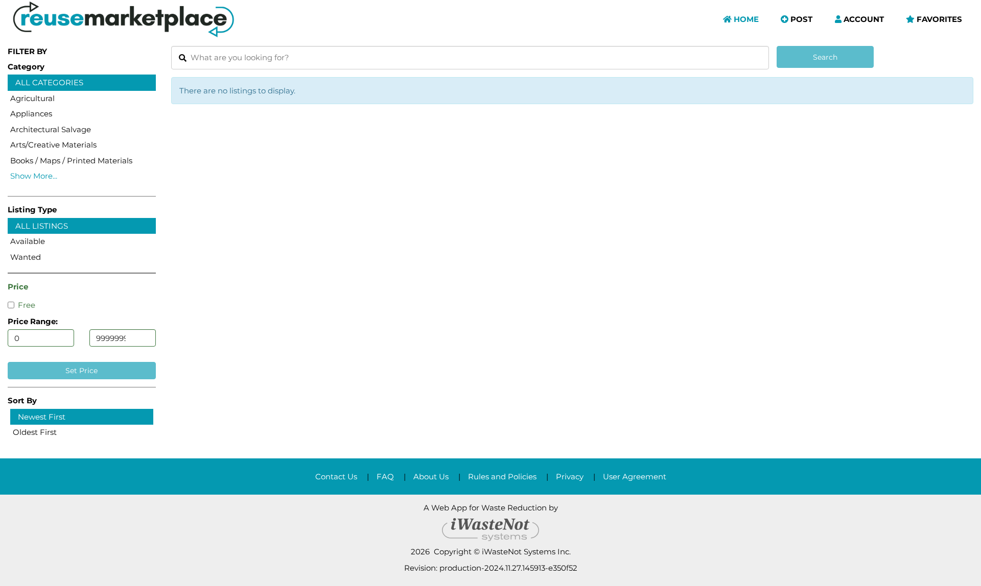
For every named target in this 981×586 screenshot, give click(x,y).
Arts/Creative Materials (53, 145)
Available (27, 241)
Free (26, 305)
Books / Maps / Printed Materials (71, 160)
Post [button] (800, 19)
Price (18, 286)
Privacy (569, 476)
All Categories (49, 82)
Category (26, 66)
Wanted (25, 257)
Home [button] (745, 19)
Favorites (938, 19)
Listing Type (32, 209)
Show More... (33, 176)
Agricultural (32, 98)
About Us (431, 476)
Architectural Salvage (50, 129)
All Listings (41, 226)
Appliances (31, 113)
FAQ (385, 476)
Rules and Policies (502, 476)
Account (863, 19)
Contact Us (336, 476)
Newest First (41, 417)
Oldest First (35, 432)
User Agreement (634, 476)
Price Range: (33, 321)
